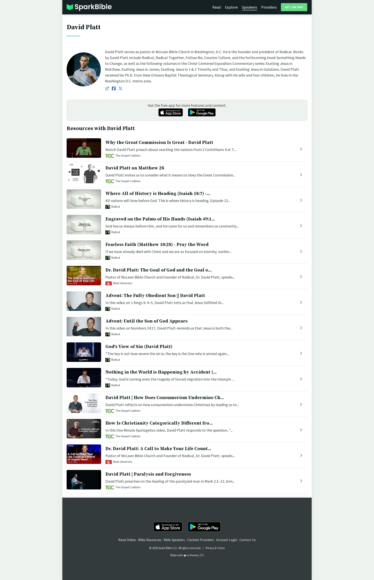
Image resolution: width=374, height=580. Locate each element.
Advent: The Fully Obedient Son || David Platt (155, 296)
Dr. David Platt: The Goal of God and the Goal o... (158, 270)
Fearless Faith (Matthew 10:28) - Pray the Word (157, 245)
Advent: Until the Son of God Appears (146, 321)
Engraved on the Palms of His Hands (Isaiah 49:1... (160, 219)
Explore (231, 7)
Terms (221, 548)
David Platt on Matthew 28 (134, 168)
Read (216, 7)
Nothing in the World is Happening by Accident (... (161, 372)
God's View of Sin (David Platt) (139, 347)
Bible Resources (149, 540)
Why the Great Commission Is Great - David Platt (159, 142)
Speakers (249, 7)
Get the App (294, 7)
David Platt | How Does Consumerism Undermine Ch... (164, 398)
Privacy (210, 548)
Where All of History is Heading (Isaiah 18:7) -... (157, 194)
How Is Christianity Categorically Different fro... (159, 423)
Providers (269, 7)
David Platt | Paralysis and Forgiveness (148, 474)
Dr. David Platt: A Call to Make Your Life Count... (158, 449)
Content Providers (200, 540)
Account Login (226, 540)
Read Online (127, 540)
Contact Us (247, 540)
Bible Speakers (174, 540)
